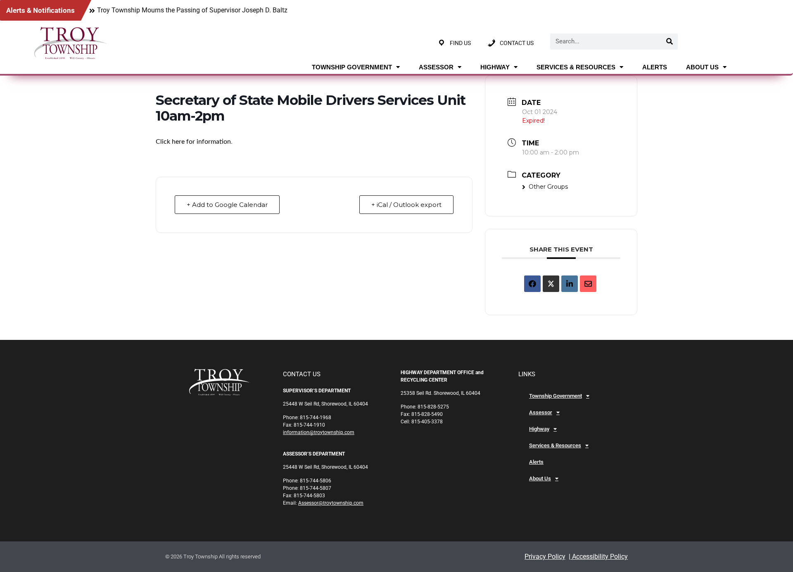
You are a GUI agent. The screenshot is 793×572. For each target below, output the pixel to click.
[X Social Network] (551, 283)
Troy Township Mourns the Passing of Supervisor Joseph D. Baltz (192, 10)
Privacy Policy (545, 556)
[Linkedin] (569, 283)
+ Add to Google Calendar (227, 205)
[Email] (588, 283)
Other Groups (548, 186)
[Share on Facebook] (532, 283)
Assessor (436, 67)
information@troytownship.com (318, 432)
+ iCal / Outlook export (406, 205)
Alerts (654, 67)
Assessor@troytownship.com (330, 503)
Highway (495, 67)
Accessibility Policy (599, 556)
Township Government (352, 67)
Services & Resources (576, 67)
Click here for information (193, 141)
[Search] (670, 41)
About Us (702, 67)
